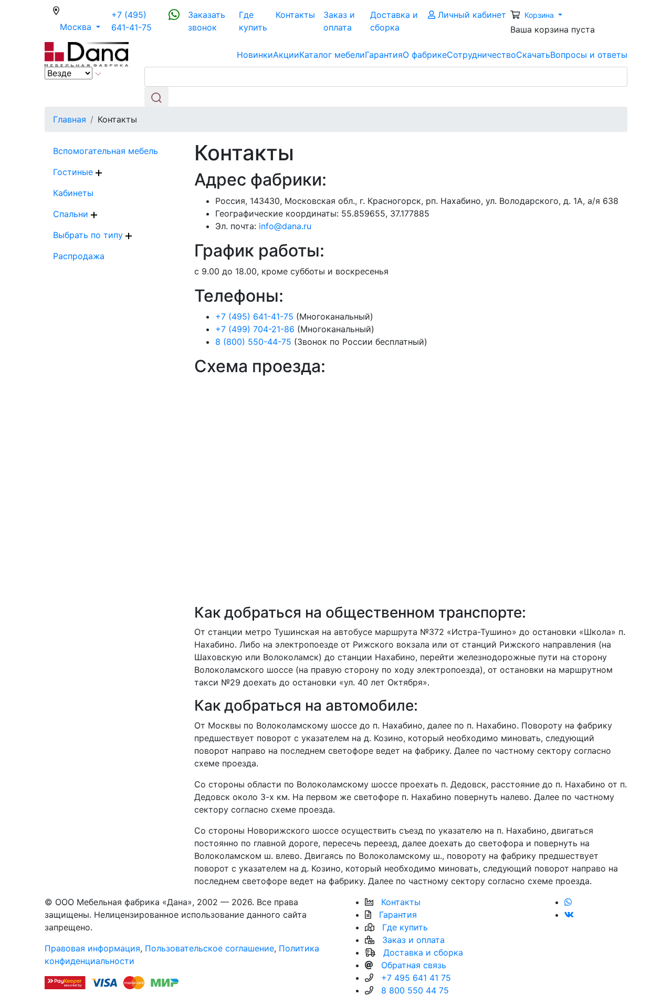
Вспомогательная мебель (105, 151)
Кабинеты (73, 193)
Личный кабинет (470, 14)
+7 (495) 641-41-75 (131, 21)
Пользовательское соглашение (209, 948)
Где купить (253, 21)
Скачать (533, 54)
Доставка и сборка (394, 21)
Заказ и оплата (339, 21)
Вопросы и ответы (588, 54)
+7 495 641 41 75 (416, 977)
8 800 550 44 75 (415, 990)
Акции (286, 54)
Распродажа (78, 256)
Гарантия (384, 54)
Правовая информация (92, 948)
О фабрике (425, 54)
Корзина (540, 15)
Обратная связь (413, 965)
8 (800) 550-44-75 (253, 341)
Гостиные (74, 172)
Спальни (72, 214)
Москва (83, 26)
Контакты (295, 14)
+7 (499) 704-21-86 (255, 329)
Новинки (255, 54)
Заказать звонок (206, 21)
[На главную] (87, 53)
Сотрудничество (481, 54)
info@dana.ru (285, 226)
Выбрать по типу (89, 235)
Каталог (332, 54)
